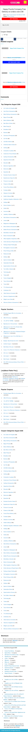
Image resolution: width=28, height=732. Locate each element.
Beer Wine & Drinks (8, 123)
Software (6, 257)
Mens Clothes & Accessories (10, 226)
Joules (6, 658)
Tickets (5, 275)
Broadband (6, 129)
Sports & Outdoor (7, 260)
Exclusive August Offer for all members (12, 313)
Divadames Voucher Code (11, 671)
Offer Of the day (7, 317)
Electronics (6, 169)
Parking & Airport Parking (9, 244)
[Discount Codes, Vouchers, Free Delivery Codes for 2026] (14, 3)
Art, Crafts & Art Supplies (9, 108)
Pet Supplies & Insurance (9, 247)
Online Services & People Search (11, 241)
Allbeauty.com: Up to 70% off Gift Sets (12, 336)
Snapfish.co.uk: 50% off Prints (11, 690)
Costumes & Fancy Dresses (10, 153)
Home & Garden (7, 205)
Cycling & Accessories (9, 156)
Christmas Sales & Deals (9, 144)
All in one (6, 353)
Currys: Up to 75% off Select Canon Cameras (15, 701)
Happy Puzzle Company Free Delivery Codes (15, 14)
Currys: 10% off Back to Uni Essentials (13, 708)
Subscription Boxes (8, 263)
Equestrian (6, 172)
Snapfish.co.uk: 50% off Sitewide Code (13, 683)
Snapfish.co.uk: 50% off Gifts (11, 679)
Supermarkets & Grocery (9, 266)
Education (6, 163)
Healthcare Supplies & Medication (11, 199)
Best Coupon (6, 359)
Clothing (5, 147)
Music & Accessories (8, 235)
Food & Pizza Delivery (9, 187)
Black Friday (6, 126)
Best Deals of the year (9, 347)
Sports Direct (8, 652)
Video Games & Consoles (9, 293)
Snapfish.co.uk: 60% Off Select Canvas (13, 686)
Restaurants (6, 253)
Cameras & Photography (9, 135)
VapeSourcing (8, 656)
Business (6, 132)
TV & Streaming (7, 287)
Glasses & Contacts (8, 193)
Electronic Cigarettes (8, 166)
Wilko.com (7, 662)
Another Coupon (7, 344)
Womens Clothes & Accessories (11, 302)
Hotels (5, 208)
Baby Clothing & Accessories (10, 114)
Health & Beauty (7, 196)
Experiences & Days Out (9, 178)
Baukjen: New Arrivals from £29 (11, 340)
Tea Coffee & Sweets (8, 269)
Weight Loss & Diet (8, 299)
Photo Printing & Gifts (8, 250)
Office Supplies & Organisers (10, 238)
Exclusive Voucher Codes (9, 175)
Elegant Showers (8, 673)
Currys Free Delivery (9, 651)
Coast (6, 664)
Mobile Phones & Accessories (10, 229)
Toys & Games (11, 16)
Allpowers (7, 660)
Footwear (6, 190)
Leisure (5, 220)
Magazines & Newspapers (9, 223)
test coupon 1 (7, 356)
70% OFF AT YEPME (8, 320)
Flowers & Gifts (7, 184)
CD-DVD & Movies (8, 141)
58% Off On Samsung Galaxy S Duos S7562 (14, 362)
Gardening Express (9, 667)
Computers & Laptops (8, 150)
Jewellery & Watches (8, 214)
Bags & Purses (7, 117)
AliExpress (7, 669)
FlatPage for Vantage (13, 378)
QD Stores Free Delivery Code (12, 654)
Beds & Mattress (7, 120)
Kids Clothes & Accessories (10, 217)
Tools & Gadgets (7, 278)
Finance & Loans (7, 181)
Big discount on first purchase (10, 323)
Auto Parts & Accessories (9, 111)
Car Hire (5, 138)
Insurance (6, 211)
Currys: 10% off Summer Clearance (12, 350)
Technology (6, 272)
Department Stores (8, 159)
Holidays (5, 202)
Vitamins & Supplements (9, 296)
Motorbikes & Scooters (9, 232)
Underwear (6, 290)
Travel (5, 284)
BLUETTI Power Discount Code (12, 666)
